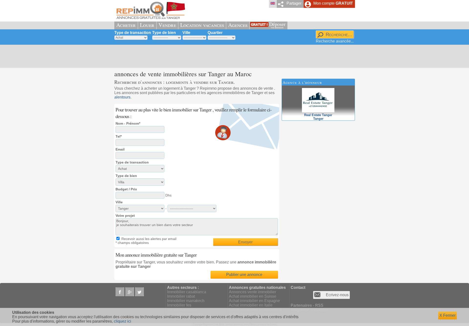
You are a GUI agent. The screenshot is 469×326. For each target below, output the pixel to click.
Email (120, 149)
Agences (237, 24)
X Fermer (447, 315)
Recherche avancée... (335, 41)
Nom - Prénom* (128, 123)
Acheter (126, 24)
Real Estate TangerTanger (318, 116)
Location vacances (202, 24)
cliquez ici (122, 321)
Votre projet (125, 215)
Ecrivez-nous (337, 295)
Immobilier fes (179, 305)
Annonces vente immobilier (252, 292)
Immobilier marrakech (185, 301)
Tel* (119, 136)
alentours (122, 97)
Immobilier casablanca (186, 292)
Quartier (215, 33)
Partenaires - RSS (307, 305)
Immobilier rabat (181, 296)
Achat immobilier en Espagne (254, 301)
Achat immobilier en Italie (251, 305)
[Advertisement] (232, 56)
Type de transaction (132, 33)
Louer (147, 24)
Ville (186, 33)
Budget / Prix (126, 189)
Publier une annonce (244, 274)
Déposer (277, 25)
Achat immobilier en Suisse (252, 296)
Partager (294, 3)
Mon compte (333, 3)
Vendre (167, 24)
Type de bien (164, 33)
